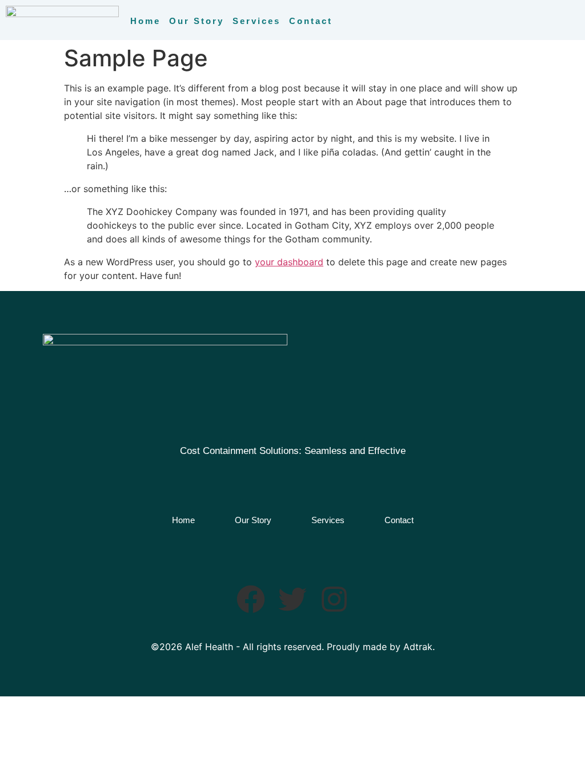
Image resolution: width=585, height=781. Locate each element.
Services (257, 21)
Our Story (196, 21)
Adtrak (417, 646)
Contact (310, 21)
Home (145, 21)
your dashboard (289, 262)
